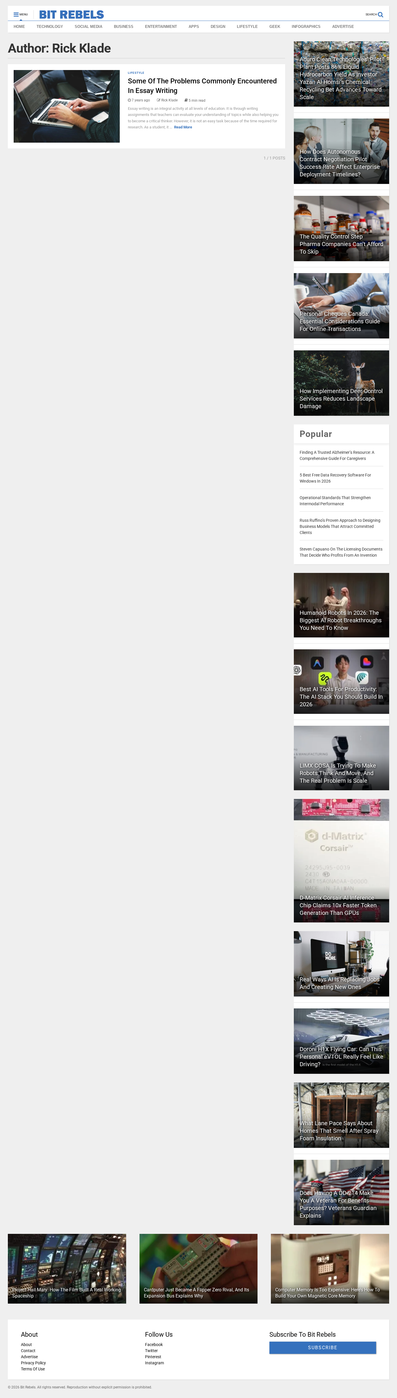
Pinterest (153, 1356)
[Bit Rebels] (68, 16)
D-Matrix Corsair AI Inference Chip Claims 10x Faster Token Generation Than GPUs (338, 905)
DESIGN (218, 26)
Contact (28, 1350)
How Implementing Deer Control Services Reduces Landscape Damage (341, 399)
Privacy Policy (33, 1363)
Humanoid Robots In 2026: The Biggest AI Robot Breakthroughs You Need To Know (341, 620)
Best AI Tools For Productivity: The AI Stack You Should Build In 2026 (341, 697)
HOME (19, 26)
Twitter (151, 1350)
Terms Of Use (33, 1369)
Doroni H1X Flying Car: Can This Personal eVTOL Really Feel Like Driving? (341, 1057)
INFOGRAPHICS (306, 26)
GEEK (274, 26)
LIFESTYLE (247, 26)
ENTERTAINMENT (161, 26)
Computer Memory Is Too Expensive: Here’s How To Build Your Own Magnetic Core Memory (327, 1293)
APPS (194, 26)
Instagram (154, 1363)
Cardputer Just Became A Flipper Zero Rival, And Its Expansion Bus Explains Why (196, 1293)
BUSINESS (123, 26)
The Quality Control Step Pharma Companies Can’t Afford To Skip (341, 244)
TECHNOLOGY (50, 26)
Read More (183, 127)
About (26, 1344)
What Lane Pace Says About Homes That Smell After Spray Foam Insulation (339, 1131)
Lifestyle (136, 72)
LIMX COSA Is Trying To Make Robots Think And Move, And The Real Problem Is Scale (338, 773)
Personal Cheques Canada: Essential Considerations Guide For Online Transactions (340, 321)
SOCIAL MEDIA (88, 26)
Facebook (154, 1344)
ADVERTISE (343, 26)
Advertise (29, 1356)
